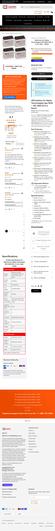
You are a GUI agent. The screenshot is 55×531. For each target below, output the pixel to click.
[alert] (14, 67)
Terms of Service (33, 446)
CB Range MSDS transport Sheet (43, 240)
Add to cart (42, 73)
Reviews (31, 449)
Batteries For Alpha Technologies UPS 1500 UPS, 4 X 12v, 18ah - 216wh (14, 33)
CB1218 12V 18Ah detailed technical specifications (43, 233)
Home (3, 33)
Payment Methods (6, 494)
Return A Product (33, 436)
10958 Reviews (13, 122)
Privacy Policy (32, 438)
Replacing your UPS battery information (43, 247)
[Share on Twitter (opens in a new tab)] (12, 167)
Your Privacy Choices (34, 452)
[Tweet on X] (35, 286)
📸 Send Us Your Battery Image (12, 76)
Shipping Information (7, 491)
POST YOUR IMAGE (9, 97)
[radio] (14, 125)
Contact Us (31, 430)
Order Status (32, 433)
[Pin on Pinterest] (41, 286)
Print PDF (36, 290)
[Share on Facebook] (38, 286)
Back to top (27, 420)
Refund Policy (32, 441)
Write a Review (20, 144)
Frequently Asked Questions (9, 497)
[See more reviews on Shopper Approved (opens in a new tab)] (14, 167)
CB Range (33, 38)
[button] (48, 11)
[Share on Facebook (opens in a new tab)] (9, 168)
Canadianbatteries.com (9, 520)
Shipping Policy (32, 444)
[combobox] (36, 7)
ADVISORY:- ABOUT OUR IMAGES (14, 67)
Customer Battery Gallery (29, 1)
